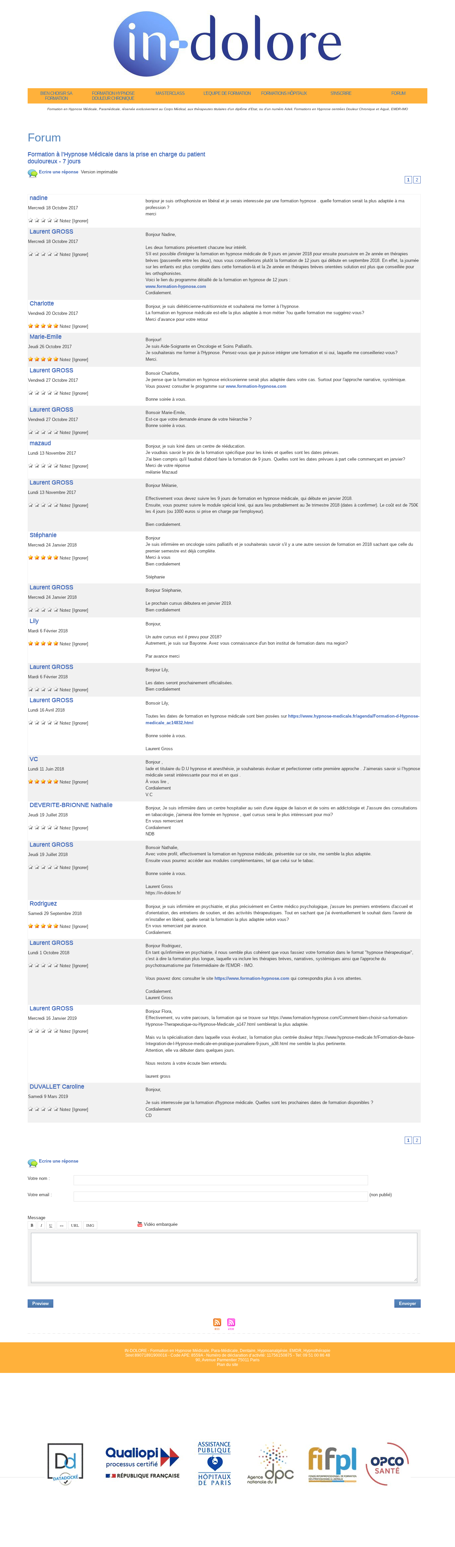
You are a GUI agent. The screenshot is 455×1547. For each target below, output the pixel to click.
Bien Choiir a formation (56, 96)
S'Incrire (340, 93)
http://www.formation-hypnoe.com (252, 978)
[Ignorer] (80, 220)
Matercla (170, 93)
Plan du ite (227, 1364)
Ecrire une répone (58, 171)
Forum (398, 93)
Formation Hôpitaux (284, 93)
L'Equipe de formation (227, 93)
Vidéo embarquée (160, 1224)
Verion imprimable (99, 171)
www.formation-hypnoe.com (176, 286)
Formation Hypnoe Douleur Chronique (113, 96)
